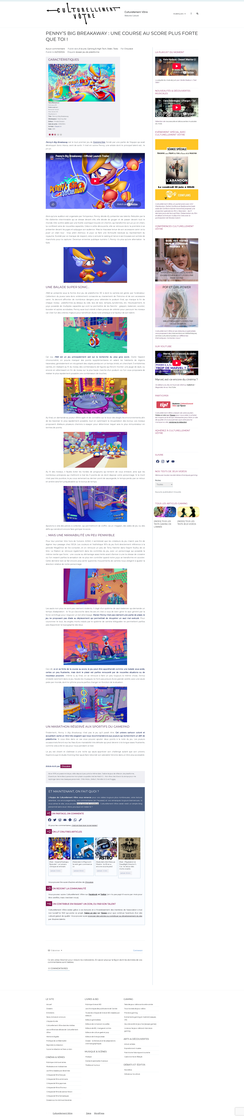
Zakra (88, 1113)
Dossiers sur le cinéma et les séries (59, 1100)
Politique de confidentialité (56, 1041)
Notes (158, 480)
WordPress (99, 1113)
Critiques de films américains (57, 1079)
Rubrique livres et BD (93, 1004)
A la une (82, 49)
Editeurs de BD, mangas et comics (98, 1028)
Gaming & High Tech (96, 49)
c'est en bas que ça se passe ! (85, 825)
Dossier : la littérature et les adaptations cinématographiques (100, 1042)
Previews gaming (131, 1013)
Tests (115, 49)
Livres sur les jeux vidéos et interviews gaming (138, 1029)
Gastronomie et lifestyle (133, 1057)
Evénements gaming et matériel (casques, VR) (140, 1018)
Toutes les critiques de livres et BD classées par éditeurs (102, 1014)
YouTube (172, 387)
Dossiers (49, 1009)
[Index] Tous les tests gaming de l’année (162, 524)
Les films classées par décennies (58, 1071)
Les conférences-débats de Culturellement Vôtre (62, 1031)
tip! (163, 405)
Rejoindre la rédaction (54, 1045)
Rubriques (178, 14)
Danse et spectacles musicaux (96, 1061)
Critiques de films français (55, 1075)
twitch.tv (190, 385)
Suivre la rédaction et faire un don (59, 1049)
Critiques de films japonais (56, 1083)
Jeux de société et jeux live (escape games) (140, 1024)
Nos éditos (128, 1070)
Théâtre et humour (92, 1065)
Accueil (49, 1004)
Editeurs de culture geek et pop (97, 1032)
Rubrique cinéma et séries (56, 1062)
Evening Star (99, 142)
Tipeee (104, 913)
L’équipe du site (52, 1021)
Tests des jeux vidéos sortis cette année (138, 1004)
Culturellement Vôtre (136, 12)
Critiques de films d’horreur (56, 1087)
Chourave (128, 49)
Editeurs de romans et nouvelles (97, 1024)
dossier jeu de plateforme (87, 52)
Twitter (103, 894)
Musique (88, 1057)
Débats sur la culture (132, 1074)
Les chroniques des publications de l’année (101, 1009)
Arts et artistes (129, 1044)
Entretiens (50, 1013)
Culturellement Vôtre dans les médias (60, 1025)
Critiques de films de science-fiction (59, 1092)
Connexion (138, 950)
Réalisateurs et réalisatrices (56, 1066)
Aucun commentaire (55, 49)
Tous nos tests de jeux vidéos (134, 1009)
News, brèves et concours (55, 1017)
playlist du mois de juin (167, 80)
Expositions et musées (132, 1048)
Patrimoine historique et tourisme (137, 1052)
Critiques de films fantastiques (57, 1096)
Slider (109, 49)
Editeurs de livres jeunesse (95, 1037)
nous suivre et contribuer (88, 804)
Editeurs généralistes (93, 1020)
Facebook (93, 894)
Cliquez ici (58, 126)
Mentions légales (52, 1037)
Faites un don (90, 913)
